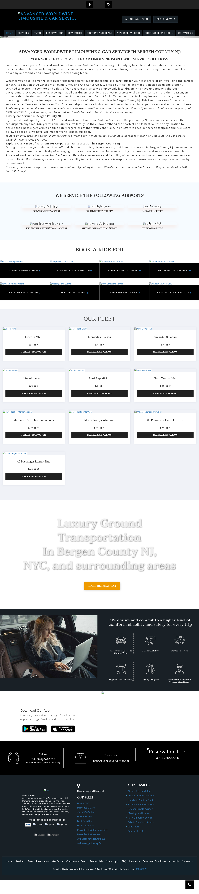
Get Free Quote (167, 758)
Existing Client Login (159, 33)
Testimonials (96, 861)
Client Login (112, 861)
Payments (134, 861)
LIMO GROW (140, 869)
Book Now (164, 19)
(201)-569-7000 (137, 19)
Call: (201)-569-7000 (43, 759)
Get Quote (75, 33)
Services (23, 33)
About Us (174, 861)
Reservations (54, 33)
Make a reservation (33, 352)
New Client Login (128, 33)
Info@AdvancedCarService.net (110, 761)
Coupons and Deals (99, 33)
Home (9, 33)
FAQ (124, 861)
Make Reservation (102, 586)
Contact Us (185, 33)
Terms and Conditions (154, 861)
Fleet (37, 33)
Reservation (42, 861)
